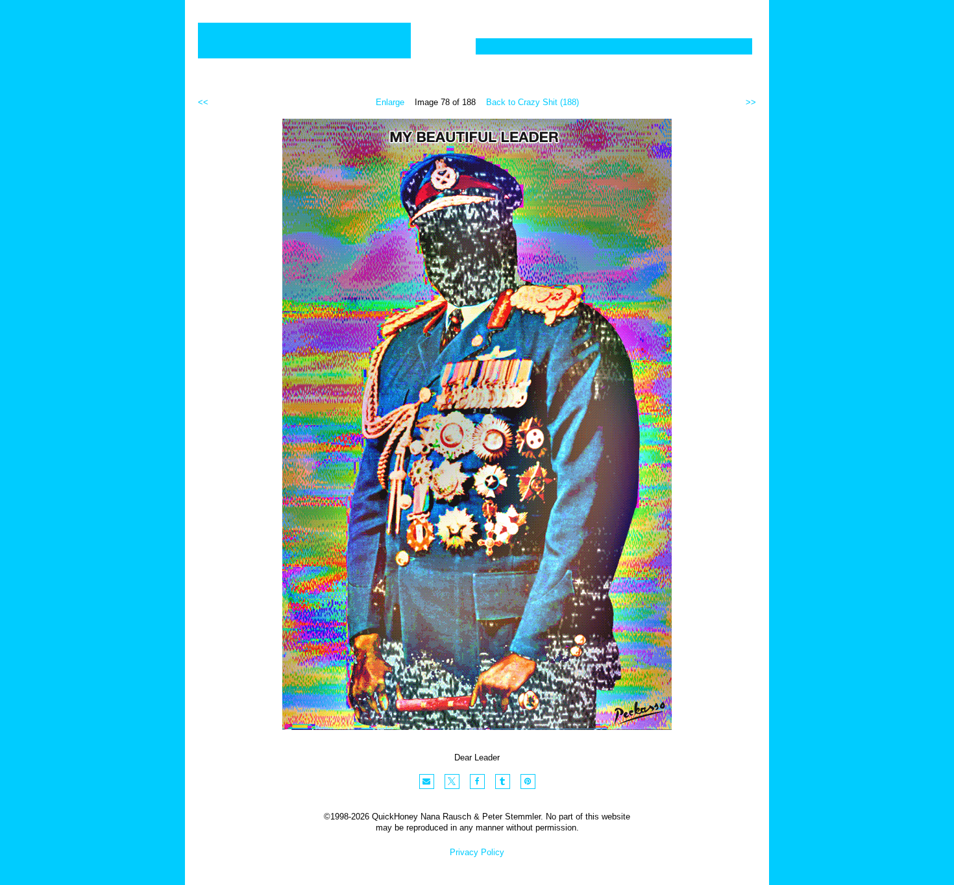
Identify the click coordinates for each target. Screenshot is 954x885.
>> (751, 102)
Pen (607, 46)
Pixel (502, 46)
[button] (427, 781)
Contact (716, 46)
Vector (557, 46)
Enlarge (390, 102)
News (654, 46)
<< (203, 102)
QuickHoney (304, 40)
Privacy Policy (477, 852)
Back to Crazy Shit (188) (532, 102)
